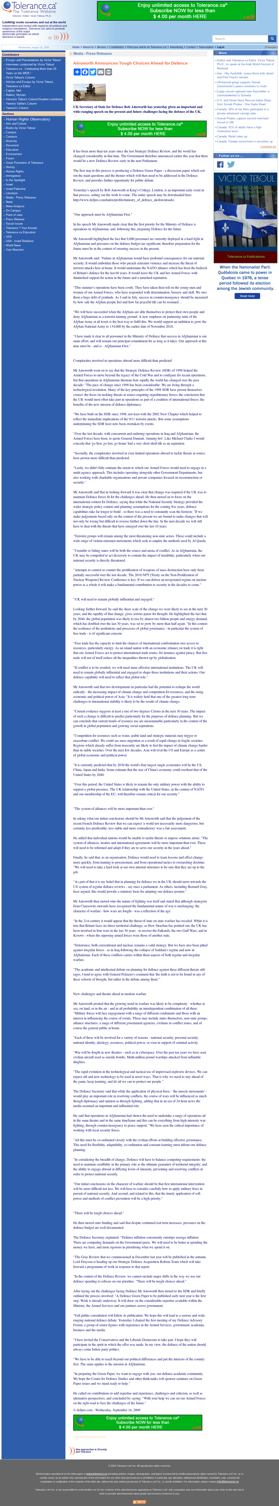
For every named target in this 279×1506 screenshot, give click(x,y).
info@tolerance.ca (228, 1481)
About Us (88, 47)
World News (13, 245)
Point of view (14, 215)
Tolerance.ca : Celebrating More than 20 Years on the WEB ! (31, 71)
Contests (11, 136)
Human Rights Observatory (28, 119)
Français (271, 47)
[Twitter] (231, 164)
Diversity (11, 141)
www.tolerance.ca (96, 1473)
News (9, 201)
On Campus (13, 210)
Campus (11, 132)
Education (12, 149)
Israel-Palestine (16, 188)
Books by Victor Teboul (20, 128)
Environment (14, 154)
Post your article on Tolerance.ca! (147, 47)
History (10, 167)
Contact (191, 47)
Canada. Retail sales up (232, 136)
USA (9, 236)
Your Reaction (15, 249)
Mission (101, 47)
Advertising (176, 47)
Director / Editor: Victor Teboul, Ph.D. (32, 16)
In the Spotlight (15, 180)
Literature (12, 193)
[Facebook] (220, 164)
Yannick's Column (17, 108)
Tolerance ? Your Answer (21, 228)
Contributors (116, 47)
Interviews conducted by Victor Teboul (30, 64)
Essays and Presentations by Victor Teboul (33, 60)
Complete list (268, 146)
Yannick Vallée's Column (21, 103)
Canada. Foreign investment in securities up (245, 141)
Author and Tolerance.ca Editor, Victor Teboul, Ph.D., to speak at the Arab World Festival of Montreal (246, 64)
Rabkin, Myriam (16, 95)
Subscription (206, 47)
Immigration (13, 175)
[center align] (272, 38)
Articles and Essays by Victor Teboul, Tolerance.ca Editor (30, 84)
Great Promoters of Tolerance (24, 162)
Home (76, 47)
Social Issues (14, 223)
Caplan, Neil (13, 90)
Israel (9, 184)
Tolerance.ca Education (21, 232)
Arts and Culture (16, 123)
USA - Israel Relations (20, 241)
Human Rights (15, 171)
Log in (220, 47)
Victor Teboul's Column (20, 77)
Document (12, 145)
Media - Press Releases (21, 197)
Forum (10, 158)
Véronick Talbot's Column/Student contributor (34, 99)
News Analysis (15, 206)
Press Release (15, 219)
